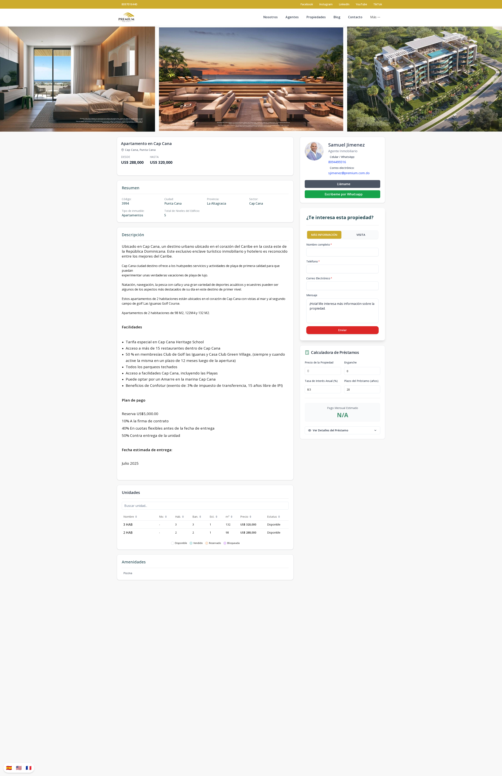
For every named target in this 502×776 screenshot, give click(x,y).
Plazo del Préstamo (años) (361, 381)
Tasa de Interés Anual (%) (321, 381)
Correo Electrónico (319, 278)
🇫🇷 (29, 767)
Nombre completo (319, 244)
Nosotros (270, 17)
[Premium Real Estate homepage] (126, 17)
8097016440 (129, 4)
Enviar (342, 330)
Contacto (355, 17)
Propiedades (316, 17)
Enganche (350, 362)
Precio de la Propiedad (319, 362)
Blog (337, 17)
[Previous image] (7, 79)
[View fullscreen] (495, 125)
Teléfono (313, 261)
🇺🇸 (19, 767)
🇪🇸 (9, 767)
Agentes (292, 17)
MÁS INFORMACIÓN (324, 235)
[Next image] (495, 79)
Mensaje (311, 295)
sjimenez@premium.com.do (349, 173)
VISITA (360, 235)
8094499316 (337, 162)
